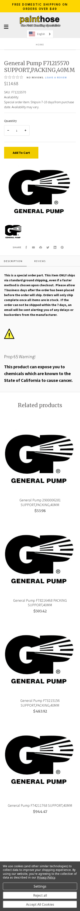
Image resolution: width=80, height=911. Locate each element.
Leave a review (56, 77)
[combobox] (40, 34)
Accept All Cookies (40, 904)
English (41, 34)
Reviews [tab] (40, 261)
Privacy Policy (46, 877)
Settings (40, 886)
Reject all (40, 895)
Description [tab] (13, 261)
